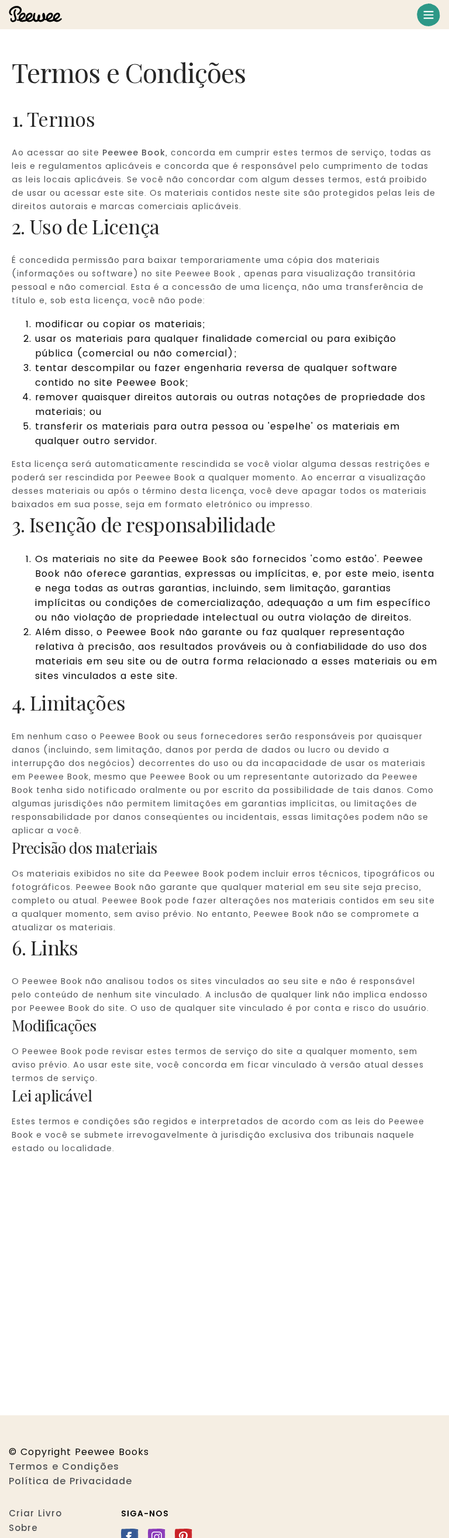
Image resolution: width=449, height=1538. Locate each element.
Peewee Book (133, 152)
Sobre (23, 1528)
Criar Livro (35, 1513)
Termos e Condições (64, 1466)
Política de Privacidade (70, 1481)
